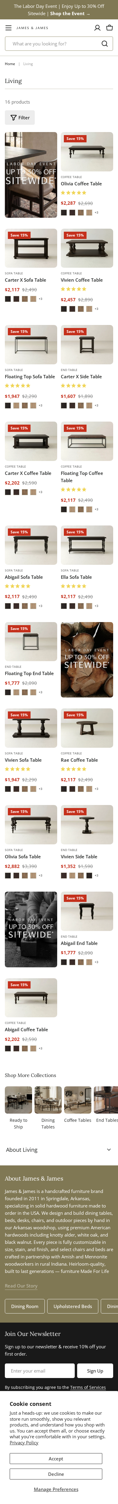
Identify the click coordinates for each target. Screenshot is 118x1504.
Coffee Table (71, 177)
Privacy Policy (24, 1442)
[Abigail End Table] (87, 911)
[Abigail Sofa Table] (31, 545)
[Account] (97, 27)
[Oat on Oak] (89, 213)
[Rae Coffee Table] (87, 728)
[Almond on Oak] (81, 213)
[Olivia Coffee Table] (87, 151)
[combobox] (59, 43)
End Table (69, 370)
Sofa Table (14, 273)
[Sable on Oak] (72, 213)
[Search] (104, 43)
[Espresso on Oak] (64, 213)
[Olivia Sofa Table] (31, 824)
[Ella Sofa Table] (87, 545)
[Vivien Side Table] (87, 824)
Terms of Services (88, 1387)
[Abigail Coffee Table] (31, 998)
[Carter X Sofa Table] (31, 248)
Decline (56, 1474)
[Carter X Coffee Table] (31, 441)
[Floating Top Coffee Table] (87, 441)
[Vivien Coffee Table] (87, 248)
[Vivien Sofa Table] (31, 728)
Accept (56, 1459)
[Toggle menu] (8, 27)
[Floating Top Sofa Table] (31, 344)
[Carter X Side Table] (87, 344)
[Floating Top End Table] (31, 641)
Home (10, 63)
